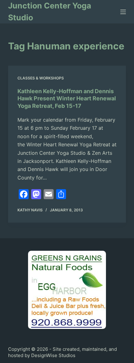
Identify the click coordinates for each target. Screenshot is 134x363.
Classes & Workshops (40, 78)
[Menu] (123, 12)
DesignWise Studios (53, 355)
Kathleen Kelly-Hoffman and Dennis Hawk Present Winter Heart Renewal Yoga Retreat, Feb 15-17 (66, 98)
